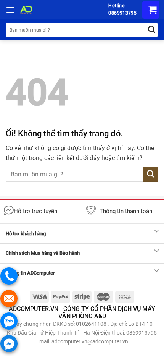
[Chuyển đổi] (156, 231)
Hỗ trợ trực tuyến (35, 211)
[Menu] (10, 9)
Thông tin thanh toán (126, 211)
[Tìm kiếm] (151, 30)
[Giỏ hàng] (150, 10)
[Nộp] (150, 174)
